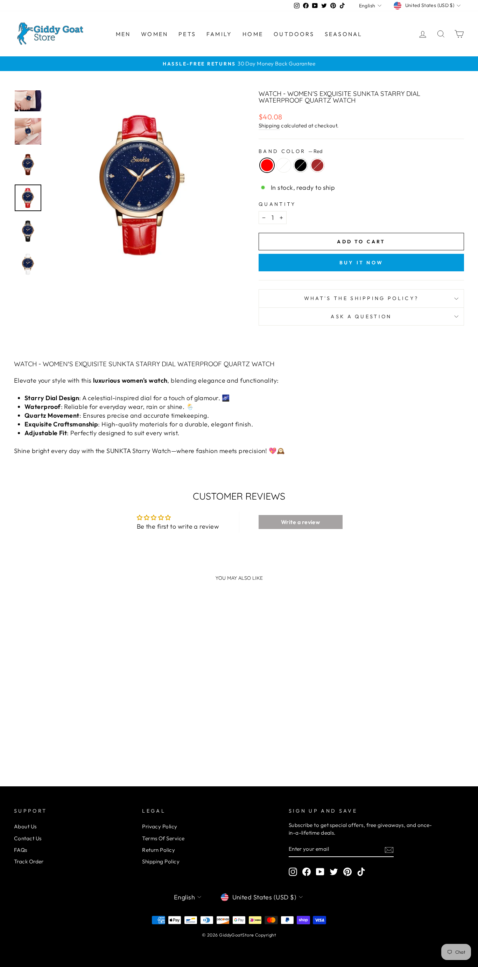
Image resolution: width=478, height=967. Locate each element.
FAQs (20, 850)
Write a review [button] (300, 522)
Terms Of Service (163, 838)
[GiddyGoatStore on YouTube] (320, 872)
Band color (290, 151)
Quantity (277, 204)
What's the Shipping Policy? (361, 298)
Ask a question (361, 316)
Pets (187, 33)
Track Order (29, 861)
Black (301, 165)
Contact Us (28, 838)
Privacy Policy (159, 826)
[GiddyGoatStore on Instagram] (293, 872)
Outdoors (294, 33)
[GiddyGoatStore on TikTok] (361, 872)
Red (267, 165)
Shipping (269, 125)
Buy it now (361, 262)
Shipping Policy (161, 861)
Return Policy (158, 850)
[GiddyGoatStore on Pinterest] (347, 872)
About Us (25, 826)
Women (154, 33)
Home (252, 33)
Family (219, 33)
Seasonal (344, 33)
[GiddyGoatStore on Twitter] (334, 872)
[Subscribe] (389, 849)
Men (123, 33)
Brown (317, 165)
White (284, 165)
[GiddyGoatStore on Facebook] (306, 872)
